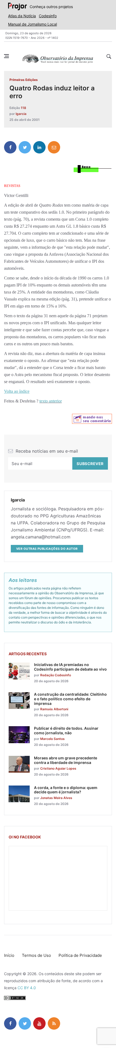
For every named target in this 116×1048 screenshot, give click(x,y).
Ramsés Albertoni (54, 709)
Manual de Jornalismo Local (32, 24)
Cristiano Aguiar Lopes (58, 768)
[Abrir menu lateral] (6, 56)
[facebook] (10, 147)
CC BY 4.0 (27, 987)
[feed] (54, 1023)
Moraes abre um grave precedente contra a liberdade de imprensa (65, 760)
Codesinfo (48, 15)
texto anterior (50, 401)
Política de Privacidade (80, 955)
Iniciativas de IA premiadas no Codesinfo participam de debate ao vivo (70, 666)
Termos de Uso (36, 955)
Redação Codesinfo (55, 675)
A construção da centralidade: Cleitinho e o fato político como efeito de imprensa (70, 699)
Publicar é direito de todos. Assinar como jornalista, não (66, 730)
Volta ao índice (16, 391)
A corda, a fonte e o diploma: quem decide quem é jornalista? (65, 789)
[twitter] (25, 147)
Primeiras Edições (23, 80)
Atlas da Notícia (22, 15)
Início (9, 955)
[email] (54, 147)
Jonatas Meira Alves (56, 798)
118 (23, 108)
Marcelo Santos (52, 739)
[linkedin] (39, 147)
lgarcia (21, 114)
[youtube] (39, 1023)
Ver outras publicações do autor (47, 549)
